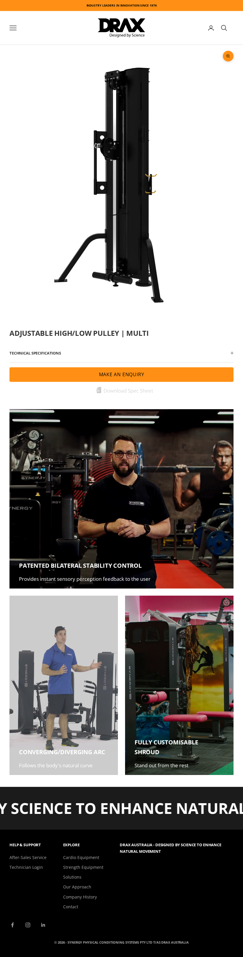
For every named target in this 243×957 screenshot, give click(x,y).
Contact (70, 906)
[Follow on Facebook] (12, 925)
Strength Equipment (83, 867)
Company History (80, 897)
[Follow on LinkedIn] (43, 925)
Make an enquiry (121, 374)
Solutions (72, 877)
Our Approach (77, 887)
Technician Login (26, 867)
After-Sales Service (28, 857)
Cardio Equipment (81, 857)
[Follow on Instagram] (28, 925)
